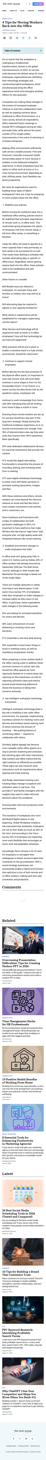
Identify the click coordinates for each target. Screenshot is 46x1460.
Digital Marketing (9, 1134)
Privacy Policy (23, 1446)
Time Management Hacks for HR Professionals (18, 1022)
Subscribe (38, 4)
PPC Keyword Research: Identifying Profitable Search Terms (17, 1333)
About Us (13, 11)
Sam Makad (6, 1097)
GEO (3, 1387)
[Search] (30, 4)
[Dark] (27, 4)
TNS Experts (7, 981)
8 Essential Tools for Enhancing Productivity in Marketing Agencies (17, 1140)
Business (5, 956)
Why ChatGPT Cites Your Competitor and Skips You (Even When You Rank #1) (19, 1394)
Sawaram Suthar (9, 30)
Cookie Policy (11, 1446)
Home (4, 11)
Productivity (7, 19)
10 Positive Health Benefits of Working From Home (19, 1081)
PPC (3, 1326)
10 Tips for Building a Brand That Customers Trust (20, 1273)
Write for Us (35, 1446)
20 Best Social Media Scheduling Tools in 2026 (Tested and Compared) (18, 1213)
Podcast (31, 11)
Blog (22, 11)
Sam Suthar (7, 1289)
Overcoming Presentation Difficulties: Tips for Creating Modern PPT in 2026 (21, 963)
